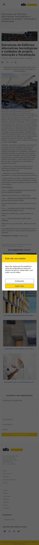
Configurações (19, 281)
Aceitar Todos (19, 286)
